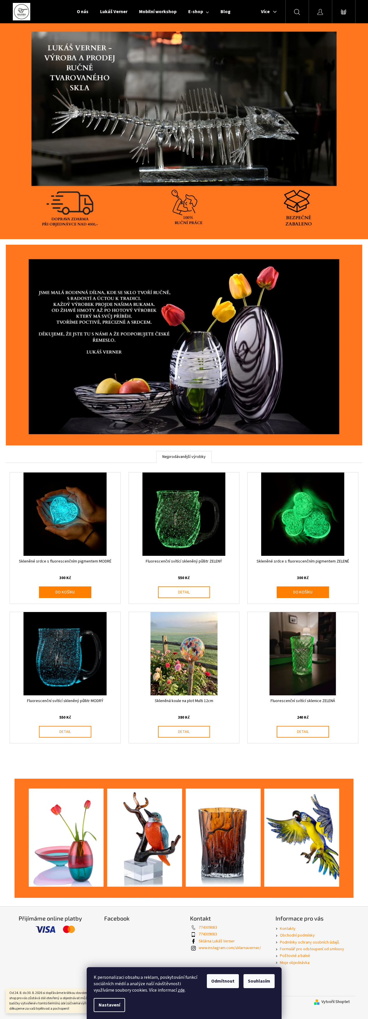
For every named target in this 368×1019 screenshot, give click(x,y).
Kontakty (288, 929)
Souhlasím (259, 981)
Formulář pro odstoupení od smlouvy (312, 949)
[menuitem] (82, 11)
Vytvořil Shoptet (335, 1002)
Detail (184, 592)
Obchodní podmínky (297, 935)
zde (181, 990)
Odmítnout (222, 981)
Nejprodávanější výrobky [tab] (184, 457)
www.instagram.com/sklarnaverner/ (230, 948)
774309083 (208, 927)
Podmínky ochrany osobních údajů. (310, 942)
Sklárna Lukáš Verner (217, 941)
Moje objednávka (295, 963)
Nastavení (109, 1005)
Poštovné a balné (295, 956)
